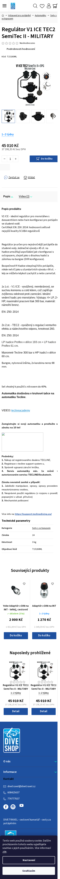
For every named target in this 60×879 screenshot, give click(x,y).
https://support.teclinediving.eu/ (33, 514)
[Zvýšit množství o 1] (15, 159)
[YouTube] (21, 807)
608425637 (14, 792)
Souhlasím (28, 871)
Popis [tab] (6, 196)
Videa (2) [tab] (24, 196)
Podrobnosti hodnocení (21, 49)
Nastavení (29, 860)
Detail (15, 711)
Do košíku (46, 158)
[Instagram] (13, 806)
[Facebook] (5, 806)
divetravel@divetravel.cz (22, 786)
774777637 (14, 798)
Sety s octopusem (41, 528)
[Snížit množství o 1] (4, 159)
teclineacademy (20, 410)
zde (4, 852)
